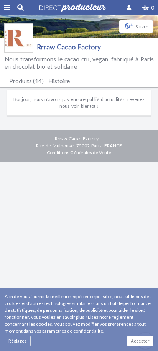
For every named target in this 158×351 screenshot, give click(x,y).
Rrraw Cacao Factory (69, 47)
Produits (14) (26, 80)
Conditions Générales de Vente (79, 152)
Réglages (17, 340)
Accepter (140, 340)
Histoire (59, 80)
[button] (148, 8)
